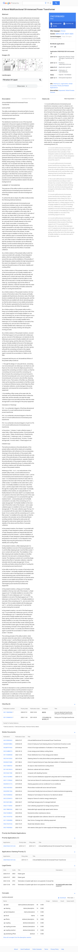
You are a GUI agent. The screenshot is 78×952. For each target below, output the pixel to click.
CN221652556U (7, 787)
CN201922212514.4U (9, 846)
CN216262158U (7, 773)
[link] (6, 904)
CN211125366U (7, 780)
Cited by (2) (56, 83)
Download (62, 897)
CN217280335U (7, 766)
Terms (46, 949)
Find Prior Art (69, 23)
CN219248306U (7, 795)
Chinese (63, 31)
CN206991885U (7, 744)
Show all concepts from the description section (17, 937)
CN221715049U (7, 805)
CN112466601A (8, 717)
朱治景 (62, 34)
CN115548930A (7, 755)
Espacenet (62, 90)
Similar (55, 26)
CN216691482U (7, 802)
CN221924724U (7, 824)
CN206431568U (7, 762)
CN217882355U (7, 809)
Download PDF (57, 23)
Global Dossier (70, 90)
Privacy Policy (54, 949)
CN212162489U (7, 776)
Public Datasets (37, 949)
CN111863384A (8, 712)
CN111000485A (7, 820)
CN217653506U (7, 827)
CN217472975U (7, 816)
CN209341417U (7, 784)
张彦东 (71, 34)
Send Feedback (25, 949)
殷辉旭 (58, 34)
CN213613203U (7, 758)
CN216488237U (7, 751)
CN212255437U (7, 798)
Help (62, 949)
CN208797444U (7, 747)
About (16, 949)
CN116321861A (7, 769)
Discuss (52, 92)
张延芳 (67, 34)
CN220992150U (7, 791)
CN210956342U (7, 740)
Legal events (64, 83)
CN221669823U (7, 813)
